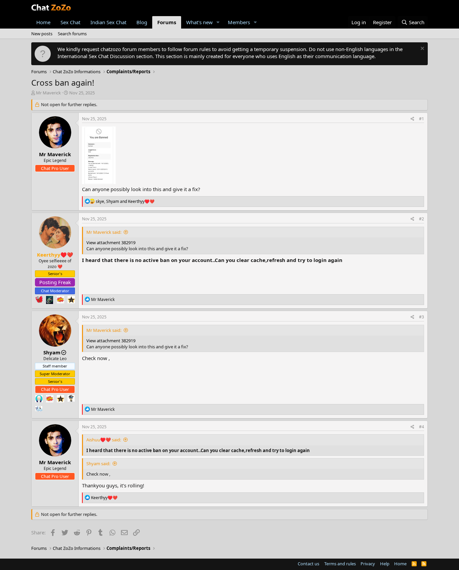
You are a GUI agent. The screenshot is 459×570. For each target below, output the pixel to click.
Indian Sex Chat (108, 22)
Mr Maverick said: (103, 232)
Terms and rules (340, 564)
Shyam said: (98, 464)
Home (43, 22)
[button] (218, 22)
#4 (421, 427)
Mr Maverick (48, 93)
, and (125, 201)
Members (239, 22)
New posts (41, 34)
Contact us (308, 564)
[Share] (412, 119)
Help (384, 564)
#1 (421, 119)
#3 (421, 317)
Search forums (72, 34)
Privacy (368, 564)
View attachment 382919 (110, 242)
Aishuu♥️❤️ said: (103, 440)
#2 (421, 219)
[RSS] (424, 563)
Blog (141, 22)
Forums (166, 22)
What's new (199, 22)
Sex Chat (70, 22)
